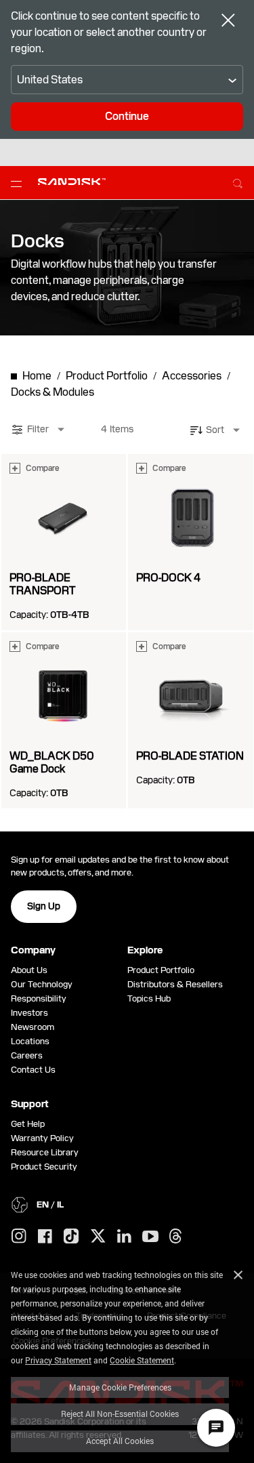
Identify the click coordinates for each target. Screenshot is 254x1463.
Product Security (44, 1166)
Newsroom (32, 1027)
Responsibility (38, 998)
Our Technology (41, 984)
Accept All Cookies (120, 1440)
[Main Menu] (19, 183)
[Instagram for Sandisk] (19, 1236)
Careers (27, 1055)
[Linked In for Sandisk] (124, 1236)
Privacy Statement (58, 1360)
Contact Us (33, 1069)
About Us (29, 970)
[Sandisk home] (72, 181)
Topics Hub (149, 998)
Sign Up (43, 906)
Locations (30, 1041)
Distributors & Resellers (175, 984)
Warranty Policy (42, 1138)
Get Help (28, 1124)
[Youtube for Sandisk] (150, 1237)
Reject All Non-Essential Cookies (120, 1413)
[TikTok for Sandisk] (71, 1236)
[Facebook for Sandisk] (45, 1237)
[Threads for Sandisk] (175, 1237)
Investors (29, 1012)
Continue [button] (127, 116)
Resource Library (45, 1152)
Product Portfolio (160, 970)
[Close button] (228, 21)
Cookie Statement (142, 1360)
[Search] (237, 181)
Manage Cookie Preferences (120, 1387)
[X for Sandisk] (98, 1236)
